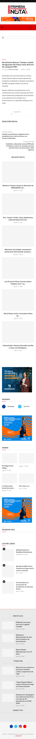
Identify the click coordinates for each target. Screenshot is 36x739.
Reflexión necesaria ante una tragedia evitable (23, 624)
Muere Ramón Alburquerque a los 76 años (24, 652)
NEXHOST (19, 736)
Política (4, 59)
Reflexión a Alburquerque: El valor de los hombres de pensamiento (24, 638)
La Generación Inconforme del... (8, 487)
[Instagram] (26, 27)
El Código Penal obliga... (7, 467)
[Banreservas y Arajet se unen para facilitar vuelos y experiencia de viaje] (8, 670)
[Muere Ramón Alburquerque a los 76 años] (8, 653)
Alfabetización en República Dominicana (24, 551)
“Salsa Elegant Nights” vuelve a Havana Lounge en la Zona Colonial (25, 684)
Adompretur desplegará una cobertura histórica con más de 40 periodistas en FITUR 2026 (25, 699)
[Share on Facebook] (18, 114)
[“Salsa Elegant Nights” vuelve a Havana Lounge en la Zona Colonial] (8, 685)
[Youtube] (28, 27)
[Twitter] (23, 27)
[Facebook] (21, 27)
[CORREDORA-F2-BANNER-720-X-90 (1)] (18, 18)
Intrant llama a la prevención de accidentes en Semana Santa (24, 586)
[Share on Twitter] (20, 114)
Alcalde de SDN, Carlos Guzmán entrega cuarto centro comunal (25, 568)
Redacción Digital (13, 69)
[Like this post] (14, 114)
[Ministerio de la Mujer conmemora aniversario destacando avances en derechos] (18, 236)
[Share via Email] (24, 114)
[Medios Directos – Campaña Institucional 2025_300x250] (17, 368)
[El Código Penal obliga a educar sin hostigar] (9, 458)
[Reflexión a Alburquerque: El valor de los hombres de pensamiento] (8, 638)
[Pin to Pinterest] (22, 114)
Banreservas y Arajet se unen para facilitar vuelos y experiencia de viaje (25, 671)
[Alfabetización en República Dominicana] (8, 555)
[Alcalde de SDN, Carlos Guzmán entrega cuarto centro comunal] (8, 571)
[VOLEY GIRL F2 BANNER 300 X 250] (17, 416)
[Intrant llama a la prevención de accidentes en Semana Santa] (8, 588)
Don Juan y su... (24, 486)
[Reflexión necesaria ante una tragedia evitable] (8, 625)
